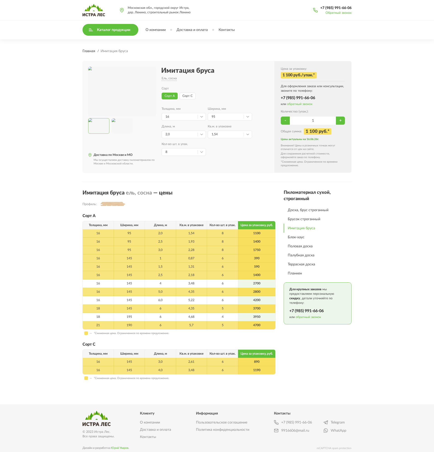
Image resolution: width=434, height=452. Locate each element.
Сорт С (187, 96)
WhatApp (338, 430)
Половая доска (300, 246)
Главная (89, 51)
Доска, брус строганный (308, 210)
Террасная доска (301, 264)
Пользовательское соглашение (221, 422)
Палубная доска (301, 255)
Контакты (227, 30)
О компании (156, 30)
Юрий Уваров (119, 448)
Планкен (295, 273)
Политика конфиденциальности (222, 429)
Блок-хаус (296, 237)
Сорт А (170, 96)
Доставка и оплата (192, 30)
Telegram (338, 422)
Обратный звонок (338, 12)
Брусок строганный (304, 219)
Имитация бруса (301, 228)
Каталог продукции (113, 30)
